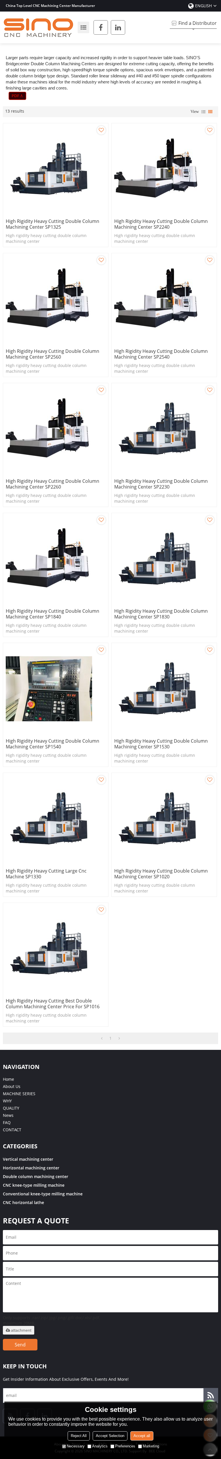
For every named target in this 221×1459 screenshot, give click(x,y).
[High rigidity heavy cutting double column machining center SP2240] (164, 169)
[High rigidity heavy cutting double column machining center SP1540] (56, 689)
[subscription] (210, 1395)
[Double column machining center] (17, 96)
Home (8, 1079)
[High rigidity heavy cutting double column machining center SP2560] (56, 299)
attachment (21, 1330)
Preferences (125, 1446)
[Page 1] (101, 1038)
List (203, 112)
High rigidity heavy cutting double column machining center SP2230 (161, 484)
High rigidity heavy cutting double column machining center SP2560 (52, 354)
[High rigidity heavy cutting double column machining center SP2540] (164, 299)
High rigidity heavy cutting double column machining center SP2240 (161, 224)
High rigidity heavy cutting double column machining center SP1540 (52, 744)
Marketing (151, 1446)
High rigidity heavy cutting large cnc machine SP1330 (46, 874)
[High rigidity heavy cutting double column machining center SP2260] (56, 429)
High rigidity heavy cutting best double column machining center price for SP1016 (53, 1003)
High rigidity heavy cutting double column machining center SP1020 (161, 874)
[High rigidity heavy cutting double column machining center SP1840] (56, 559)
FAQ (7, 1122)
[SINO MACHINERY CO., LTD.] (39, 27)
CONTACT (12, 1129)
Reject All (79, 1436)
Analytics (100, 1446)
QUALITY (11, 1108)
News (8, 1115)
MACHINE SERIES (19, 1093)
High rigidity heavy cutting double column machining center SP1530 (161, 744)
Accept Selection (110, 1436)
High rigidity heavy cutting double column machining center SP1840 (52, 614)
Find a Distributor (197, 23)
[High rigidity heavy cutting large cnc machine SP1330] (56, 819)
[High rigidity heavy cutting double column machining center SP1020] (164, 819)
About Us (11, 1086)
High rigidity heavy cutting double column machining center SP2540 (161, 354)
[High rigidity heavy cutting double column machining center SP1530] (164, 689)
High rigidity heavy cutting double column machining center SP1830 (161, 614)
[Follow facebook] (101, 27)
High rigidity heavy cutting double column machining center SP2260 (52, 484)
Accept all (142, 1436)
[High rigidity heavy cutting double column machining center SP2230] (164, 429)
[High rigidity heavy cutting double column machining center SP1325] (56, 169)
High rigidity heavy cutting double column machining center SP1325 (52, 224)
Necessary (76, 1446)
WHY (7, 1101)
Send (20, 1344)
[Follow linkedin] (118, 27)
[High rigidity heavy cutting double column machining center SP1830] (164, 559)
